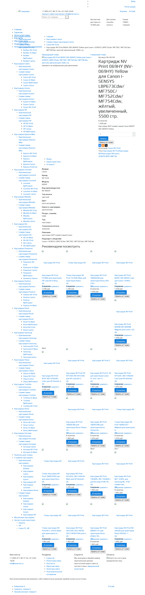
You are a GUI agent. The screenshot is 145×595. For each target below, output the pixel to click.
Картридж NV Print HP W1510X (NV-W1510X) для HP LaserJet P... (75, 376)
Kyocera (22, 523)
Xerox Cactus (28, 425)
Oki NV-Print (28, 240)
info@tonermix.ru (72, 14)
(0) (43, 283)
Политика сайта (53, 569)
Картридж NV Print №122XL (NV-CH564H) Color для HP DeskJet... (124, 376)
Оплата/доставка (53, 561)
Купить (103, 138)
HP (20, 525)
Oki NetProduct (29, 246)
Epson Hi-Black (29, 102)
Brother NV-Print (30, 50)
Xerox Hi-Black (29, 428)
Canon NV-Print (29, 77)
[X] (106, 145)
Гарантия (18, 32)
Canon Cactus (28, 85)
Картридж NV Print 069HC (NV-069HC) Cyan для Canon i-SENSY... (124, 278)
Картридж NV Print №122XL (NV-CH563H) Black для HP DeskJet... (75, 476)
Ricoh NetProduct (30, 324)
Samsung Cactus (29, 357)
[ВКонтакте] (99, 145)
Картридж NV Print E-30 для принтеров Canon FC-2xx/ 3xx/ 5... (100, 376)
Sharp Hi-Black (29, 373)
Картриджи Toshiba (22, 384)
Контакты (50, 563)
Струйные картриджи (23, 458)
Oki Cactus (27, 243)
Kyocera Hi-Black (30, 156)
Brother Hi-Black (29, 53)
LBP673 (108, 156)
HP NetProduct (29, 132)
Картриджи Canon (22, 64)
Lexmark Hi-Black (30, 191)
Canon (116, 153)
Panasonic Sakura (30, 278)
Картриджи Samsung (23, 333)
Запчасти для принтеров (24, 520)
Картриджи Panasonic (23, 248)
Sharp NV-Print (29, 376)
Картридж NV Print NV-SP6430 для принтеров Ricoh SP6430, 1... (124, 530)
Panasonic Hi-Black (31, 267)
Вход (133, 1)
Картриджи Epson (22, 88)
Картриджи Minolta (22, 197)
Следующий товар (98, 55)
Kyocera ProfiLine (30, 167)
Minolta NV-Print (30, 210)
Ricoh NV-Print (29, 327)
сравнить (55, 286)
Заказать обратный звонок (53, 14)
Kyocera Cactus (29, 164)
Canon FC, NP (24, 528)
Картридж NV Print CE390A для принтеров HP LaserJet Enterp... (52, 278)
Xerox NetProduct (30, 430)
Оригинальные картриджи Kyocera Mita (27, 140)
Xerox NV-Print (29, 422)
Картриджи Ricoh (21, 308)
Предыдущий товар (50, 55)
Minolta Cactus (29, 221)
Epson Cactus (28, 104)
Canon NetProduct (30, 83)
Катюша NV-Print (30, 449)
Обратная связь (52, 566)
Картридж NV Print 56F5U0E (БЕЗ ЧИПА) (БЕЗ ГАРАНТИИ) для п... (76, 530)
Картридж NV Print (111, 151)
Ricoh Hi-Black (29, 322)
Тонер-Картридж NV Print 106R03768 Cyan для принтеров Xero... (51, 476)
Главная (17, 29)
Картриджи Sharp (21, 360)
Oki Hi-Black (28, 237)
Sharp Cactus (28, 379)
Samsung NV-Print (30, 346)
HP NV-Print (28, 123)
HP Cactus (27, 129)
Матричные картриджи (24, 517)
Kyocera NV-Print (30, 153)
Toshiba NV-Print (30, 406)
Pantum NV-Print (30, 295)
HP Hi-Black (28, 126)
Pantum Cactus (29, 297)
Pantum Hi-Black (30, 305)
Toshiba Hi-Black (30, 398)
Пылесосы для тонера (23, 455)
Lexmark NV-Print (30, 189)
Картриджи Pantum (22, 281)
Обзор (49, 159)
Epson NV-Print (29, 107)
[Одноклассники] (103, 145)
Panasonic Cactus (30, 270)
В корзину (48, 292)
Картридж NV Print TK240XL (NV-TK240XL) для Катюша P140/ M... (100, 479)
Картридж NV (108, 153)
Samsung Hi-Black (30, 349)
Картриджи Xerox (21, 409)
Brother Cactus (29, 61)
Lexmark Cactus (29, 194)
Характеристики (53, 162)
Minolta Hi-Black (29, 213)
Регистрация (130, 7)
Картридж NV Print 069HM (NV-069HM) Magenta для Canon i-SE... (125, 327)
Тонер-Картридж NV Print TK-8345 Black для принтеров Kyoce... (76, 278)
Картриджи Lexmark (23, 170)
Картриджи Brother (22, 36)
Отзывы (50, 164)
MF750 (114, 156)
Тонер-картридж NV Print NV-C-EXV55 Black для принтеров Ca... (51, 530)
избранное (94, 286)
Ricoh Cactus (28, 330)
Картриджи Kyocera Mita (24, 134)
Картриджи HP (20, 110)
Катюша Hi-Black (30, 452)
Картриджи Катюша (22, 433)
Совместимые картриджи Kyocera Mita (27, 148)
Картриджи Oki (20, 224)
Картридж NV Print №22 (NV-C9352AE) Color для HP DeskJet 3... (52, 378)
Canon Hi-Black (29, 80)
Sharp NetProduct (30, 381)
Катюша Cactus (29, 447)
